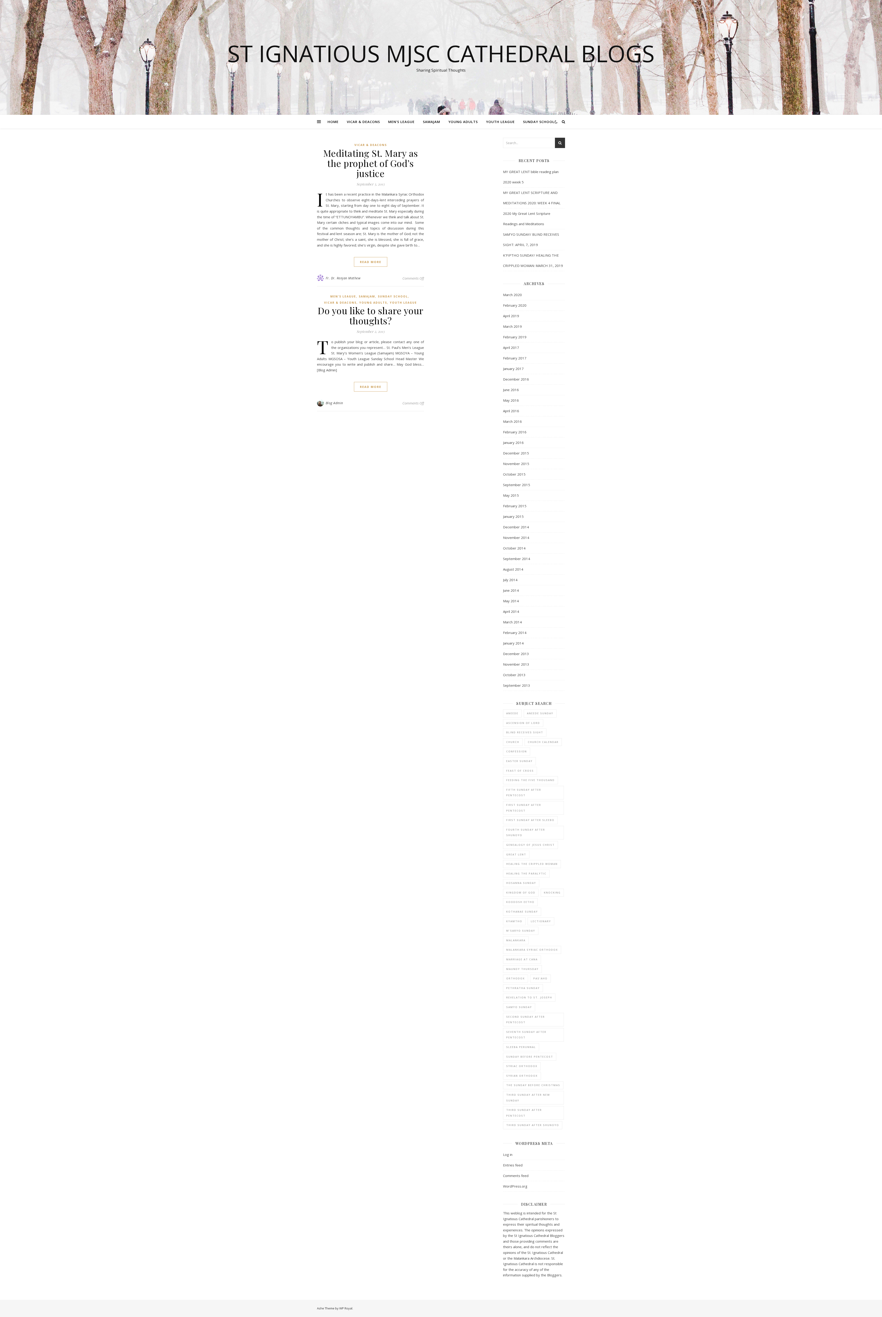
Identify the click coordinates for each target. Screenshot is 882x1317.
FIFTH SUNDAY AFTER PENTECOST (523, 792)
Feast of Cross (520, 770)
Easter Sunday (519, 761)
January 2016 (513, 442)
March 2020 (512, 294)
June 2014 (511, 590)
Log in (507, 1154)
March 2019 (512, 326)
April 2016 (511, 411)
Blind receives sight (524, 732)
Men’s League (401, 121)
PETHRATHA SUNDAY (523, 988)
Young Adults (463, 121)
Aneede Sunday (540, 713)
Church (512, 742)
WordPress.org (515, 1186)
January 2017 (513, 368)
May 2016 (511, 400)
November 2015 (516, 463)
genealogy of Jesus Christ (530, 844)
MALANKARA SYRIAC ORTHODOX (532, 949)
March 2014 (512, 622)
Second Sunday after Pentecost (525, 1019)
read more (370, 262)
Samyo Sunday (519, 1007)
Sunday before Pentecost (529, 1056)
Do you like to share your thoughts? (370, 315)
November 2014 (516, 537)
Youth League (500, 121)
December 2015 (516, 453)
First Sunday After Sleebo (530, 820)
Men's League (343, 296)
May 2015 (511, 495)
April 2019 (511, 316)
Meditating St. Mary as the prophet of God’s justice (370, 163)
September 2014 (516, 558)
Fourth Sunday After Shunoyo (525, 832)
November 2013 (516, 664)
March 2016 (512, 421)
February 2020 (514, 305)
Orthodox (515, 978)
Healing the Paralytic (526, 873)
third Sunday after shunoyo (532, 1125)
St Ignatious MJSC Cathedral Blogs (441, 53)
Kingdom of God (520, 892)
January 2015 (513, 516)
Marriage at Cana (522, 959)
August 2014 (513, 569)
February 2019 (514, 337)
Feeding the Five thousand (530, 780)
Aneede (512, 713)
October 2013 (514, 675)
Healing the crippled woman (532, 864)
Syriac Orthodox (521, 1066)
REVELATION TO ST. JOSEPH (529, 997)
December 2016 (516, 379)
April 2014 (511, 611)
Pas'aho (540, 978)
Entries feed (513, 1165)
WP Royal (345, 1308)
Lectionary (541, 921)
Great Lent (516, 854)
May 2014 (511, 601)
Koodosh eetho (520, 902)
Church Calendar (543, 742)
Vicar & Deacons (363, 121)
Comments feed (516, 1175)
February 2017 (514, 358)
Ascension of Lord (523, 723)
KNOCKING (552, 892)
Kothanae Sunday (522, 911)
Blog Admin (334, 403)
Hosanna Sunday (521, 883)
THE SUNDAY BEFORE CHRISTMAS (533, 1085)
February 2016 (514, 432)
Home (333, 121)
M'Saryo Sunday (520, 930)
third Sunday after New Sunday (528, 1097)
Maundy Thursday (522, 969)
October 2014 (514, 548)
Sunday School (538, 121)
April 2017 (511, 347)
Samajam (431, 121)
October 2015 (514, 474)
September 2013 (516, 685)
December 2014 (516, 527)
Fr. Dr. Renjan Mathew (343, 278)
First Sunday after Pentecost (523, 807)
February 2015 (514, 506)
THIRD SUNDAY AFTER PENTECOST (524, 1112)
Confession (516, 751)
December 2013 (516, 653)
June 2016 (511, 389)
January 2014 (513, 643)
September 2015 (516, 484)
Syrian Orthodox (522, 1075)
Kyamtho (514, 921)
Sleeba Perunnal (521, 1047)
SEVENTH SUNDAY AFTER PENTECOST (526, 1034)
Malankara (516, 940)
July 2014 (510, 579)
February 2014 (514, 632)
